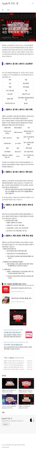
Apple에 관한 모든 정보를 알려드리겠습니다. (12, 421)
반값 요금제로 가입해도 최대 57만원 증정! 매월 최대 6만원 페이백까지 (13, 336)
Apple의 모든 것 (10, 3)
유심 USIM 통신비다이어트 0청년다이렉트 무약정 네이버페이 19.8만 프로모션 (18, 348)
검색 (29, 3)
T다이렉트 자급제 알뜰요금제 (13, 345)
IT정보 (5, 358)
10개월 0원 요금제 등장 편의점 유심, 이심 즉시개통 (13, 332)
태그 (8, 10)
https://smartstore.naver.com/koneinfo (14, 342)
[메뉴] (32, 3)
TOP (32, 445)
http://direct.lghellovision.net (12, 330)
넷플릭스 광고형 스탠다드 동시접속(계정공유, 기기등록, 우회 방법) (14, 364)
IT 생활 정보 (11, 358)
